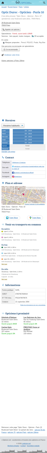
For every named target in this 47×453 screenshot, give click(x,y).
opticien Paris (21, 432)
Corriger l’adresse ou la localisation (35, 204)
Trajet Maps (36, 218)
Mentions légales (13, 446)
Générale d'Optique (9, 317)
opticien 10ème (32, 432)
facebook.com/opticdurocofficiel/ (24, 172)
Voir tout (4, 264)
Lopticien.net (26, 443)
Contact (23, 446)
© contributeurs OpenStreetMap (35, 187)
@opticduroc (18, 176)
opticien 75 (11, 432)
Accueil (3, 3)
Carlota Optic (7, 327)
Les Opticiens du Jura (32, 317)
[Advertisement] (23, 89)
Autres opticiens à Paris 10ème (13, 61)
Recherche (44, 3)
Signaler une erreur (8, 152)
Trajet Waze (13, 218)
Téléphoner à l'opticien (19, 162)
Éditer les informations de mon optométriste (32, 305)
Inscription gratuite (33, 446)
